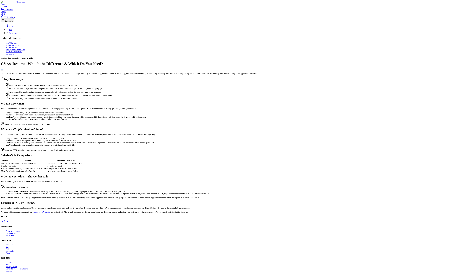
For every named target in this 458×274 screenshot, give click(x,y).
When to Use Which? (14, 52)
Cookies (9, 271)
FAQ (8, 265)
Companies (10, 251)
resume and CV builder (41, 212)
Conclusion (10, 54)
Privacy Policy (11, 267)
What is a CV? (11, 47)
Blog (3, 14)
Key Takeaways (12, 43)
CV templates (11, 233)
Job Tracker (8, 10)
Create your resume (13, 231)
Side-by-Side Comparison (15, 50)
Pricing (3, 12)
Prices (8, 249)
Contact (9, 262)
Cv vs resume (14, 33)
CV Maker (5, 6)
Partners (9, 253)
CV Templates (9, 17)
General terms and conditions (17, 269)
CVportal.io (20, 2)
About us (9, 245)
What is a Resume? (13, 45)
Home (3, 4)
